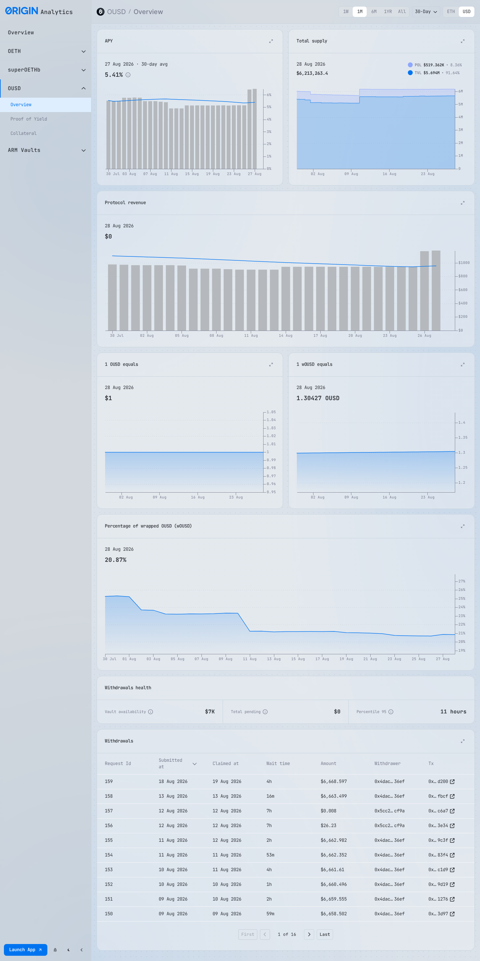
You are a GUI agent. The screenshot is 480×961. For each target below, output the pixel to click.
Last (325, 934)
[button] (124, 763)
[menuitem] (45, 105)
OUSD (116, 12)
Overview (148, 12)
